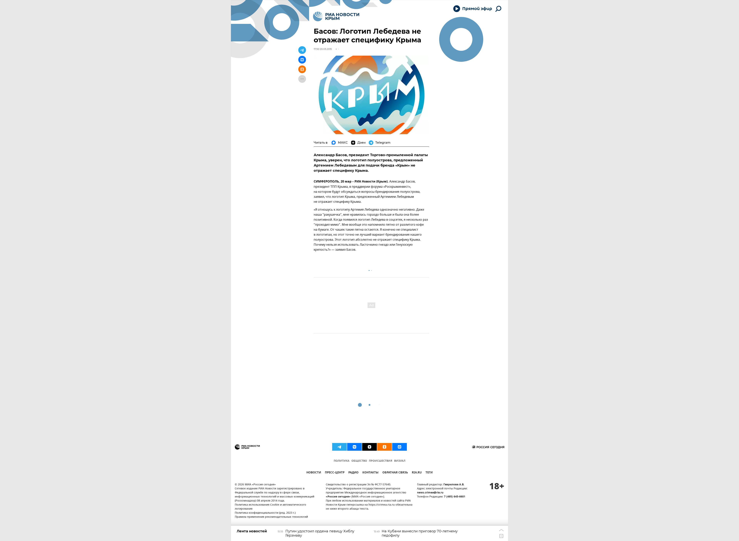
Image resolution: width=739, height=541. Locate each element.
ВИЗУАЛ (399, 461)
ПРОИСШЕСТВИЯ (380, 461)
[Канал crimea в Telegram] (339, 447)
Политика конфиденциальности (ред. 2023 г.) (265, 513)
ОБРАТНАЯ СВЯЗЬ (395, 473)
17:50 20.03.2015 (323, 49)
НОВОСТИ (313, 473)
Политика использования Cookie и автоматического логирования (270, 507)
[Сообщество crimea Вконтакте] (354, 447)
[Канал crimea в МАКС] (399, 447)
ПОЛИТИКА (341, 461)
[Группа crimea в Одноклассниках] (384, 447)
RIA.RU (417, 473)
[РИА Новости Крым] (336, 16)
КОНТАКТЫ (370, 473)
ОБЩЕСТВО (359, 461)
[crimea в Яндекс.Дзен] (369, 447)
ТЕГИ (429, 473)
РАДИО (353, 473)
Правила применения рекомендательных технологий (271, 517)
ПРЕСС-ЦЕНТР (334, 473)
